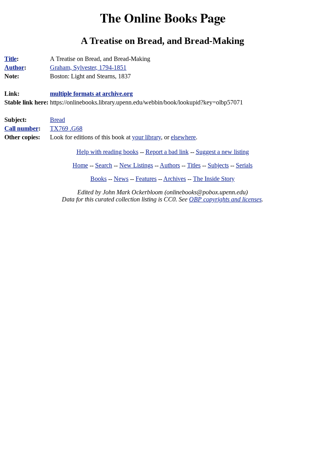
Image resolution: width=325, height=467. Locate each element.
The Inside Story (214, 178)
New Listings (136, 165)
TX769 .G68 (66, 128)
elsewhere (183, 137)
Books (98, 178)
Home (80, 165)
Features (146, 178)
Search (103, 165)
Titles (194, 165)
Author (14, 67)
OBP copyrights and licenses (225, 199)
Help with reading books (107, 151)
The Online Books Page (163, 17)
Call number (21, 128)
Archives (174, 178)
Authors (170, 165)
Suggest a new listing (222, 151)
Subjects (218, 165)
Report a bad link (167, 151)
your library (146, 137)
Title (10, 58)
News (121, 178)
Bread (57, 119)
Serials (244, 165)
